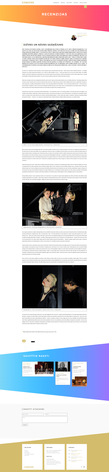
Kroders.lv (26, 450)
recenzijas (56, 2)
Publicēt (25, 424)
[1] (22, 331)
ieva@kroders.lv (74, 451)
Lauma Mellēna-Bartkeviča (29, 454)
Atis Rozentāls (27, 452)
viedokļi (63, 2)
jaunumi (76, 2)
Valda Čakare (26, 455)
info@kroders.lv (74, 458)
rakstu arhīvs (83, 2)
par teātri (69, 2)
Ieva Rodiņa (26, 451)
